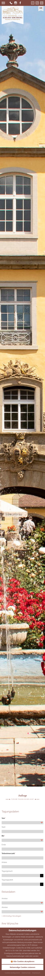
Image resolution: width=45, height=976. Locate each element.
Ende (4, 845)
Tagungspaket (7, 880)
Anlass (4, 862)
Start (3, 827)
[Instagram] (15, 3)
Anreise (5, 898)
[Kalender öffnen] (42, 823)
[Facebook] (20, 3)
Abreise (5, 907)
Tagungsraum (7, 871)
